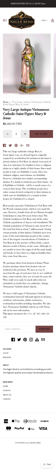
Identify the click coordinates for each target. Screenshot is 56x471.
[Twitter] (19, 340)
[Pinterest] (25, 340)
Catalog (6, 390)
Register (7, 357)
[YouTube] (37, 340)
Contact (7, 399)
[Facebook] (13, 340)
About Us (7, 395)
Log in (5, 353)
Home (6, 102)
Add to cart (41, 134)
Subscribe (44, 329)
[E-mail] (43, 340)
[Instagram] (31, 340)
